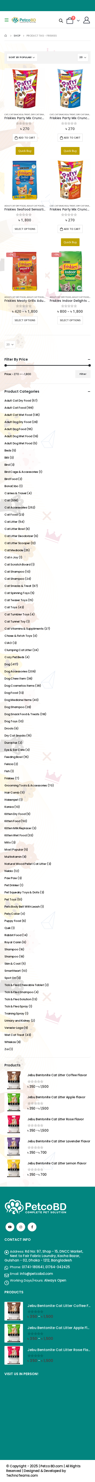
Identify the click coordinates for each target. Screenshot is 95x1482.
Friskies (9, 778)
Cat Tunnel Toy (15, 621)
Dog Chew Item (15, 678)
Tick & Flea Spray (16, 1006)
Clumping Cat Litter (18, 650)
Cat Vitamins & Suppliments (24, 629)
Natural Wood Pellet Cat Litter (25, 864)
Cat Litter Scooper (17, 543)
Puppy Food (12, 921)
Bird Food (10, 479)
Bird (7, 465)
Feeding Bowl (13, 757)
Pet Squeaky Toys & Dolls (21, 892)
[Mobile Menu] (7, 20)
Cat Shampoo (14, 572)
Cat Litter (10, 522)
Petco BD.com (51, 1466)
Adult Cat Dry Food (15, 205)
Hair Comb (11, 792)
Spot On (10, 978)
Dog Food (11, 693)
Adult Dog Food (15, 429)
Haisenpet (11, 800)
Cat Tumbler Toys (16, 614)
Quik (7, 928)
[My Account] (87, 20)
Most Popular (13, 849)
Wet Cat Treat (14, 1035)
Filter (83, 374)
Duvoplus (10, 743)
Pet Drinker (11, 885)
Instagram (20, 1227)
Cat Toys (10, 607)
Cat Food (11, 514)
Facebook (32, 1227)
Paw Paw (10, 878)
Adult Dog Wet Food (18, 436)
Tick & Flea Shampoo (19, 992)
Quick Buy (25, 151)
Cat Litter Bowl (14, 529)
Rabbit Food (12, 935)
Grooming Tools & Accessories (25, 785)
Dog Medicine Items (18, 700)
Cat (6, 114)
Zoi (6, 1049)
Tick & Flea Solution (17, 999)
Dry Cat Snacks (39, 114)
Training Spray (14, 1013)
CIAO (8, 643)
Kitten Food (12, 821)
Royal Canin (12, 942)
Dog (7, 664)
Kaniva (9, 807)
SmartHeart (12, 971)
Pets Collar (12, 914)
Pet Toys (10, 899)
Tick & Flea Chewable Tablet (24, 985)
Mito (7, 842)
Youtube (10, 1227)
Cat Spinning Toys (16, 593)
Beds (7, 450)
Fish (7, 771)
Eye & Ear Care (14, 750)
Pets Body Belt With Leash (22, 906)
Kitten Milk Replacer (17, 828)
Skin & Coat (12, 963)
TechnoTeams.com (22, 1475)
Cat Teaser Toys (15, 600)
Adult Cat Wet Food (18, 415)
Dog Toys (10, 721)
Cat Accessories (15, 507)
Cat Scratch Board (17, 564)
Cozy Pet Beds (14, 657)
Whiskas (10, 1042)
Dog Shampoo (14, 707)
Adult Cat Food (35, 205)
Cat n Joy (11, 557)
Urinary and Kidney (17, 1021)
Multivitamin (12, 857)
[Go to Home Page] (6, 35)
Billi (6, 457)
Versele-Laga (13, 1028)
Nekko (8, 871)
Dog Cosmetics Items (19, 686)
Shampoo (11, 949)
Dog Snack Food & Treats (21, 714)
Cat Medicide (13, 550)
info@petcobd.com (36, 1273)
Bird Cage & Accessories (21, 472)
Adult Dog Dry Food (17, 422)
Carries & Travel (15, 493)
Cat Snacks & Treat (19, 114)
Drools (8, 728)
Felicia (8, 764)
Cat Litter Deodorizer (18, 536)
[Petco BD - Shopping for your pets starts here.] (23, 20)
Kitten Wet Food (15, 835)
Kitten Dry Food (14, 814)
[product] (24, 88)
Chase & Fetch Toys (18, 636)
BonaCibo (11, 486)
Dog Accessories (15, 671)
